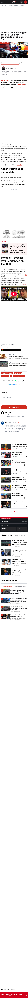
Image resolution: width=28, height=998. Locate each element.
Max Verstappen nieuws (19, 376)
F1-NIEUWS (4, 5)
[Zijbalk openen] (2, 2)
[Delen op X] (23, 380)
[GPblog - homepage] (14, 2)
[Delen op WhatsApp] (15, 380)
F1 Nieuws (4, 373)
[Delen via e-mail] (18, 384)
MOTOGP (22, 5)
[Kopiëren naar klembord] (14, 384)
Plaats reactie (14, 407)
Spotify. (23, 284)
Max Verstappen (5, 80)
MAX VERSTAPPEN (13, 5)
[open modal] (25, 2)
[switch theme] (4, 2)
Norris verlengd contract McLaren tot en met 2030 (11, 995)
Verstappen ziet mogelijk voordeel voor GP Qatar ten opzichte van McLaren (17, 246)
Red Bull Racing (21, 84)
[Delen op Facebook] (19, 380)
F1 (26, 275)
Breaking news (5, 42)
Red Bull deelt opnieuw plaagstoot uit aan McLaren (17, 251)
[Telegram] (10, 384)
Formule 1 (19, 165)
